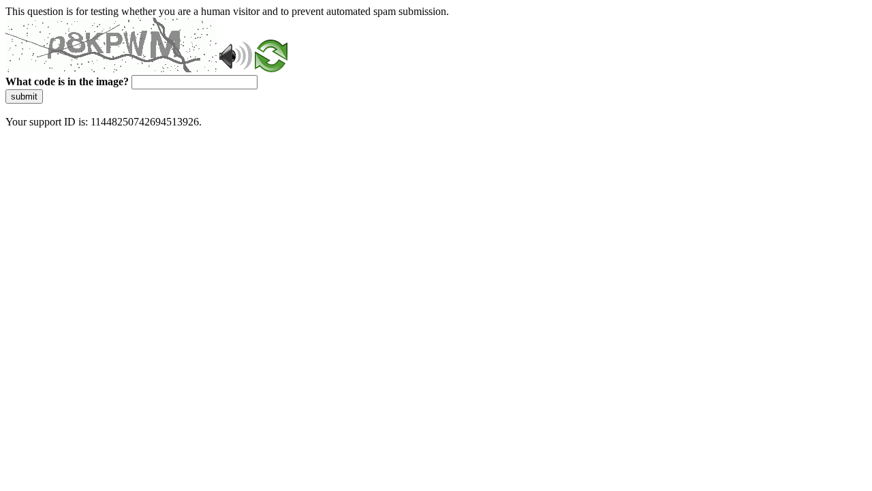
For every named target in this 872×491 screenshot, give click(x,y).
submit (24, 96)
